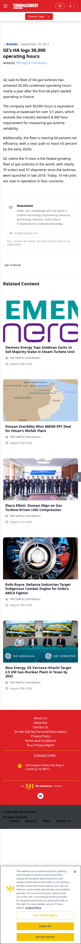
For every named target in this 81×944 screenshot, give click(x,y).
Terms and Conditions (40, 741)
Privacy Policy (40, 736)
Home (15, 821)
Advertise (40, 723)
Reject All (45, 926)
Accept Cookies (45, 937)
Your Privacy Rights (40, 745)
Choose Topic (36, 16)
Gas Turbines (13, 265)
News (46, 821)
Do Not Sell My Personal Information (40, 732)
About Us (40, 718)
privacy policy (14, 244)
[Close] (75, 872)
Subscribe (60, 233)
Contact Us (40, 727)
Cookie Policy (33, 907)
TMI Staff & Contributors (25, 358)
